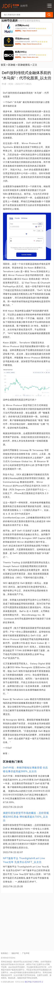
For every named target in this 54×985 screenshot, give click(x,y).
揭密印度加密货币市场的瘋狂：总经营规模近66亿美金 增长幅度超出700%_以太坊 (26, 817)
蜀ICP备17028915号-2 (34, 982)
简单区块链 (19, 982)
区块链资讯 (24, 65)
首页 (3, 65)
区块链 (11, 65)
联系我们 (4, 953)
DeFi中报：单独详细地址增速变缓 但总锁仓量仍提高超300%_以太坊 (25, 769)
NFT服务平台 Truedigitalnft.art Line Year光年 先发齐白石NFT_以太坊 (24, 860)
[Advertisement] (27, 921)
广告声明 (25, 953)
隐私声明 (15, 953)
